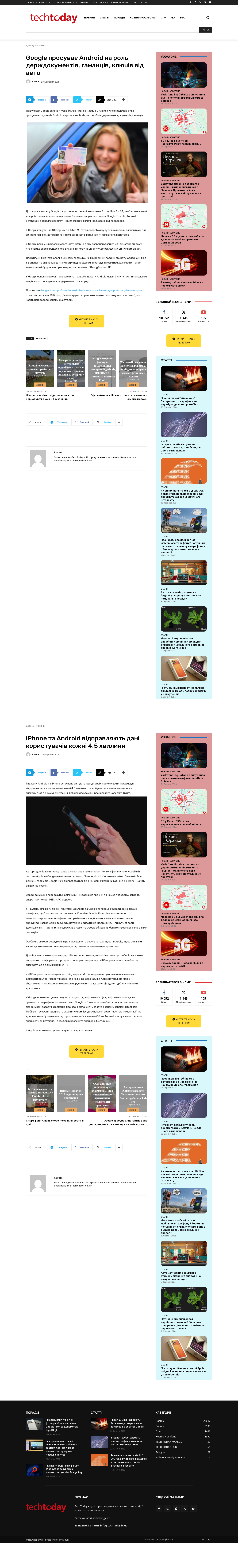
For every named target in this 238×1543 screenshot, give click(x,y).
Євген (35, 81)
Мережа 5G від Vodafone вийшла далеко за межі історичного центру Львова (182, 239)
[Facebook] (191, 3)
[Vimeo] (205, 3)
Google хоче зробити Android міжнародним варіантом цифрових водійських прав (91, 290)
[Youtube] (210, 3)
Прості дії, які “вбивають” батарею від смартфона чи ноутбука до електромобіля (179, 401)
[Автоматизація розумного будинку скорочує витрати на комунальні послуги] (184, 572)
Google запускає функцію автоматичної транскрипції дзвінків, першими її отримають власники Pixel (102, 369)
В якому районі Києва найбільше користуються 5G (182, 284)
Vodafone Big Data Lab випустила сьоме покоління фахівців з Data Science (183, 97)
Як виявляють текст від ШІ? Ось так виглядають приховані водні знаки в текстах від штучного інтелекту (182, 495)
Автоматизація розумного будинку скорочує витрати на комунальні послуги (181, 595)
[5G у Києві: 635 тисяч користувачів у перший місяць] (184, 121)
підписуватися (204, 310)
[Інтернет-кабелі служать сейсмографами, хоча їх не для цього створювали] (184, 424)
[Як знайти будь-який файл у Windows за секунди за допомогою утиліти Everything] (34, 1470)
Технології (41, 338)
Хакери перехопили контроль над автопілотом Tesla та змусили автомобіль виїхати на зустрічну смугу (71, 369)
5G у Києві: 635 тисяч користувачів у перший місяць (181, 142)
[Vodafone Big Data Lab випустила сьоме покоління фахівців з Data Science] (184, 75)
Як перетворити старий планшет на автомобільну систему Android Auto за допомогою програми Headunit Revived (61, 1448)
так (164, 310)
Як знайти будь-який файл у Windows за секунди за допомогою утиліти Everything (64, 1469)
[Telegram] (176, 1508)
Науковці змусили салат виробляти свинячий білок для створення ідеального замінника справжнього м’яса (183, 643)
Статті (164, 395)
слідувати (184, 310)
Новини (40, 45)
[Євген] (29, 81)
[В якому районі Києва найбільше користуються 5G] (184, 263)
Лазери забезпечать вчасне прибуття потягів (40, 369)
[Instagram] (196, 3)
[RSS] (167, 1508)
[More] (124, 99)
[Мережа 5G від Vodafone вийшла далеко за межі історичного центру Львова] (184, 216)
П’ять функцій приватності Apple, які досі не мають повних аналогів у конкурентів (183, 691)
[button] (208, 17)
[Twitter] (200, 3)
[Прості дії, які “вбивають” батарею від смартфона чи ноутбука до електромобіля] (184, 378)
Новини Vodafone (170, 91)
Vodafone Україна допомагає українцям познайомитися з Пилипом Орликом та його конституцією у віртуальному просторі (181, 190)
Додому (30, 45)
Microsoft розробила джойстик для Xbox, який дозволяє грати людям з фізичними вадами (133, 369)
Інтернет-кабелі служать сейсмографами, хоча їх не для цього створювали (181, 447)
